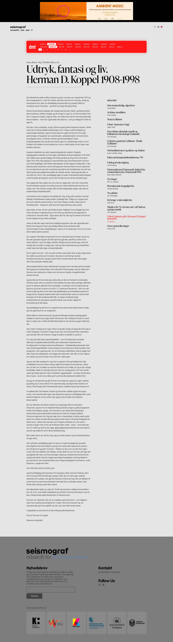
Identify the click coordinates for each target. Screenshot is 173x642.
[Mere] (32, 30)
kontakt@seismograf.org (109, 571)
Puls (22, 30)
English (162, 27)
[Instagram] (99, 585)
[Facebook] (103, 585)
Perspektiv (14, 30)
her (50, 583)
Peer (28, 30)
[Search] (155, 26)
